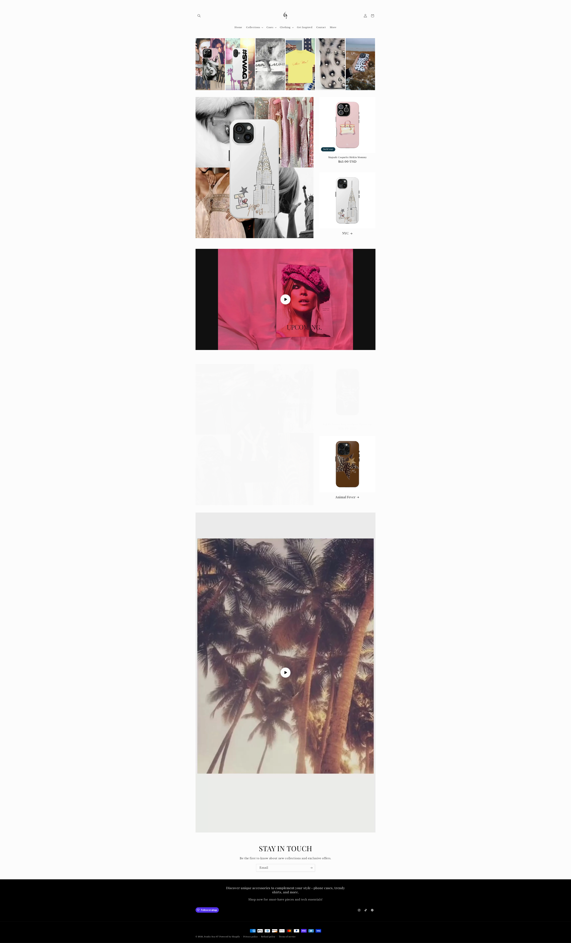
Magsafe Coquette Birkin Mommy (347, 157)
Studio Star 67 (211, 937)
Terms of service (287, 937)
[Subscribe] (311, 868)
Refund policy (268, 937)
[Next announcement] (374, 3)
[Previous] (200, 64)
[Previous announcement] (196, 3)
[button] (199, 15)
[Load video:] (285, 299)
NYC (345, 233)
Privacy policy (250, 937)
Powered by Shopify (229, 937)
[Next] (371, 64)
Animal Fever (345, 497)
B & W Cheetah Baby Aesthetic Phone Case (347, 424)
